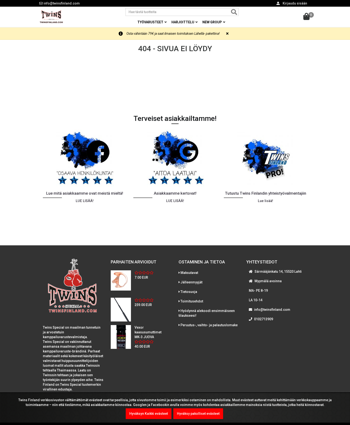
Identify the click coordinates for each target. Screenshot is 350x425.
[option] (84, 179)
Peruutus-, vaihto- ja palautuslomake (209, 325)
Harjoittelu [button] (183, 22)
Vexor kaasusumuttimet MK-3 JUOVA (148, 332)
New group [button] (212, 22)
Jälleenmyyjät (191, 282)
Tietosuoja (188, 292)
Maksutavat (189, 273)
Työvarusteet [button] (150, 22)
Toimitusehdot (191, 301)
